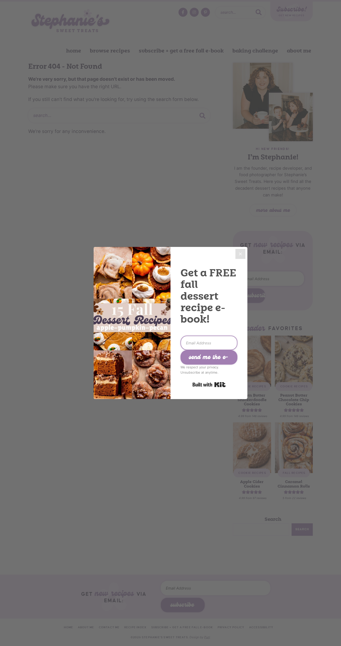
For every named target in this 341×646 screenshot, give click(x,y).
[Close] (240, 254)
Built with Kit (209, 384)
